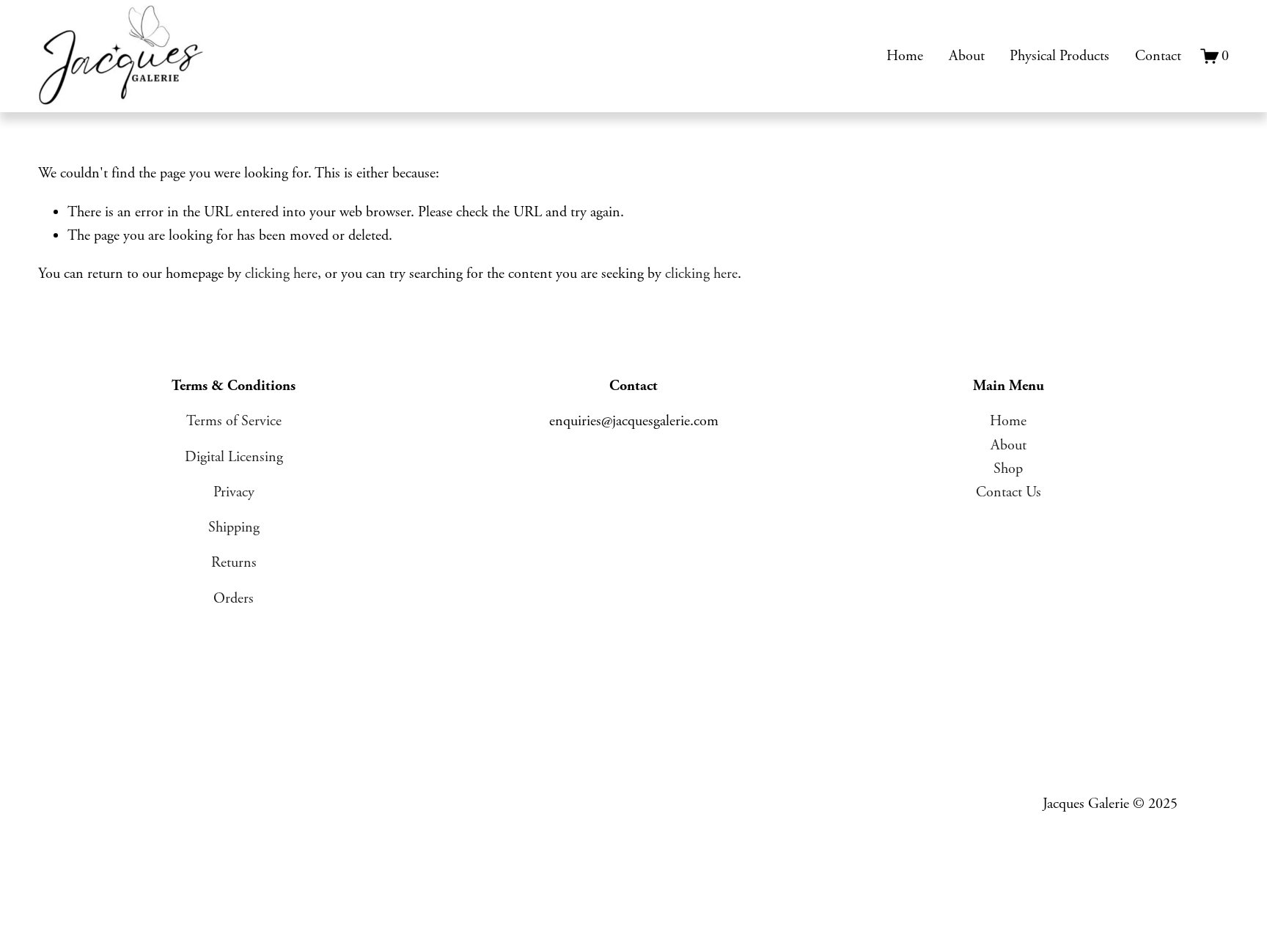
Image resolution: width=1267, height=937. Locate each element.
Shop (1008, 469)
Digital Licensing (234, 457)
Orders (233, 598)
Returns (234, 563)
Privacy (233, 492)
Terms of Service (234, 421)
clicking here (281, 274)
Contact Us (1008, 492)
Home (904, 56)
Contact (1158, 56)
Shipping (234, 527)
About (967, 56)
